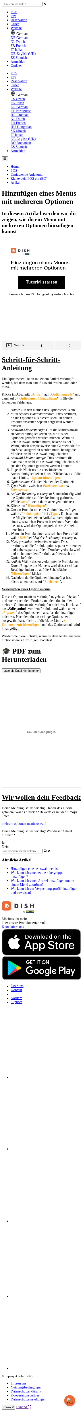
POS (14, 12)
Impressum (18, 1383)
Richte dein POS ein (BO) (29, 178)
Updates (16, 65)
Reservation (19, 20)
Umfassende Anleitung (26, 174)
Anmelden (18, 61)
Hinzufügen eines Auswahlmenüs (34, 868)
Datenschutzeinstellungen (28, 1399)
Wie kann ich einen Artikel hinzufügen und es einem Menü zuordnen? (42, 882)
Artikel (15, 182)
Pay (13, 16)
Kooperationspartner (25, 1395)
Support (16, 1002)
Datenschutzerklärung (26, 1391)
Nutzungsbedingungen (26, 1387)
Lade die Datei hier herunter (21, 670)
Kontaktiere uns (13, 927)
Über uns (17, 986)
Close (8, 1407)
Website (16, 28)
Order (15, 24)
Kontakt (16, 990)
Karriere (16, 998)
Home (15, 166)
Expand (22, 1407)
